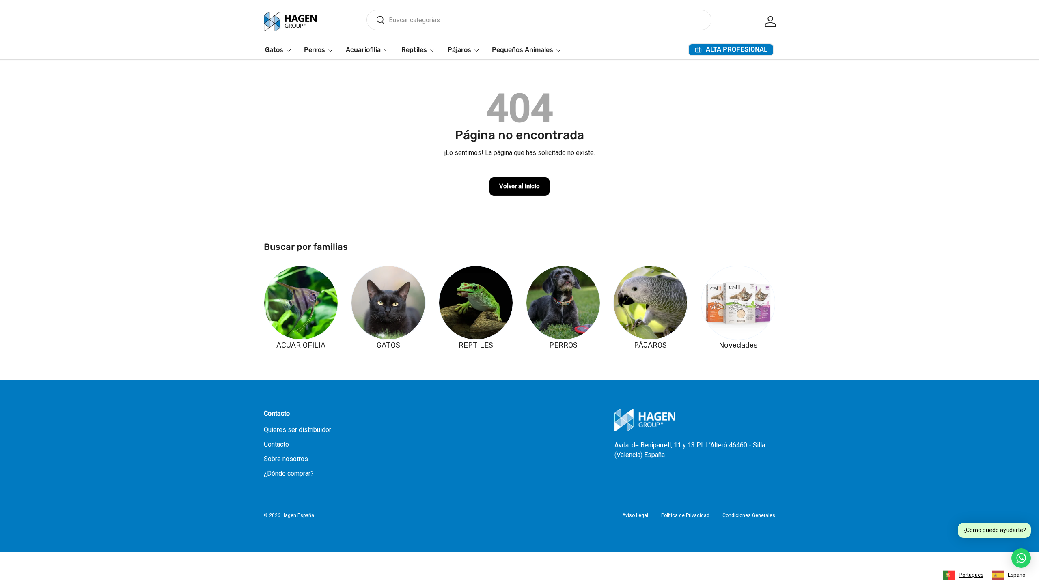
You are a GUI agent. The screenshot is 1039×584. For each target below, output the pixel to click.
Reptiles (414, 50)
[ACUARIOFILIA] (301, 302)
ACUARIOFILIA (300, 345)
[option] (1009, 575)
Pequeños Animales (522, 50)
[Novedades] (738, 302)
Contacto (276, 444)
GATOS (388, 345)
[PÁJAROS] (650, 302)
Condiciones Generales (748, 515)
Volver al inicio (519, 186)
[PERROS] (563, 302)
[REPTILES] (476, 302)
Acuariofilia (363, 50)
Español (1017, 575)
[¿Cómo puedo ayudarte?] (1021, 558)
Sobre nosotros (286, 459)
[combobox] (539, 20)
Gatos (274, 50)
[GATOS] (388, 302)
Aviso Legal (635, 515)
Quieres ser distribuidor (297, 430)
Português (971, 575)
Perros (314, 50)
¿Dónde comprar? (289, 473)
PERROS (563, 345)
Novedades (738, 345)
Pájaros (459, 50)
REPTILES (476, 345)
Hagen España (298, 515)
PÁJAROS (650, 345)
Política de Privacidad (685, 515)
